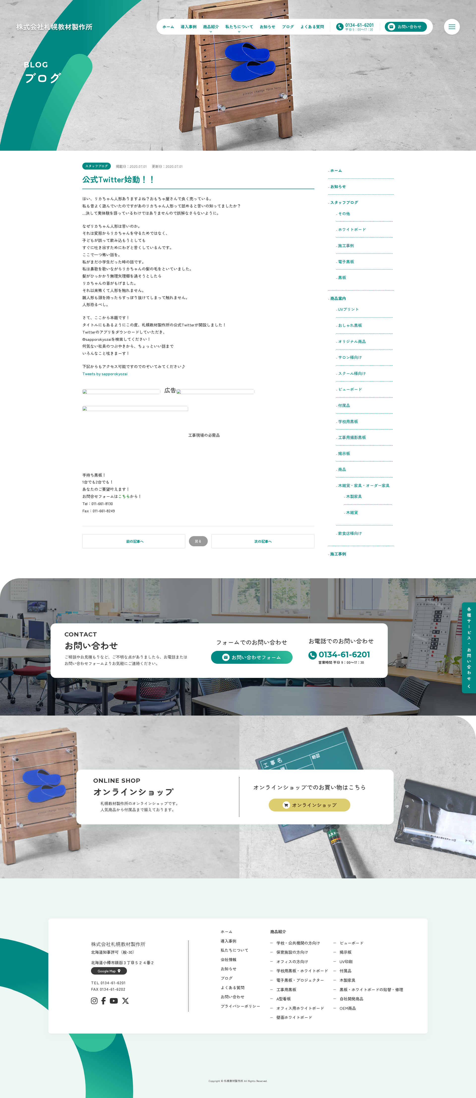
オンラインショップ (314, 805)
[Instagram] (94, 1001)
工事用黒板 (286, 989)
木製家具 (354, 496)
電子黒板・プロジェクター (300, 980)
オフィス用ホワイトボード (300, 1008)
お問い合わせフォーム (256, 657)
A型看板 (283, 999)
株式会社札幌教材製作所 (54, 26)
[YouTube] (114, 1001)
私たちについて (239, 26)
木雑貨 (352, 512)
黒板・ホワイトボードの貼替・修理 (371, 989)
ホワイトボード (352, 229)
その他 (344, 213)
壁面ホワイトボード (294, 1017)
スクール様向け (352, 373)
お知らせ (267, 26)
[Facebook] (103, 1001)
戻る (198, 541)
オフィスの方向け (292, 961)
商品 (342, 469)
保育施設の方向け (292, 952)
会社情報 (229, 959)
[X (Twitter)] (125, 1001)
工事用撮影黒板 (352, 437)
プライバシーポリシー (240, 1006)
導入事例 (189, 26)
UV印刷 (346, 961)
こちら (124, 496)
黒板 (342, 277)
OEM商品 (348, 1008)
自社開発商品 (351, 999)
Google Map (107, 970)
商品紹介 (211, 26)
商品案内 (338, 298)
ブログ (288, 26)
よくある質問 (312, 26)
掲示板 (344, 453)
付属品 (344, 405)
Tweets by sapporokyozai (104, 373)
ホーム (168, 26)
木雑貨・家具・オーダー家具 (364, 485)
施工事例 (346, 245)
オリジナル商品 (352, 341)
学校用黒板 (348, 421)
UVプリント (348, 309)
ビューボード (350, 389)
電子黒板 (346, 261)
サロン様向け (350, 357)
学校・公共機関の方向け (298, 943)
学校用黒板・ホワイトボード (302, 971)
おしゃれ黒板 (350, 325)
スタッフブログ (96, 166)
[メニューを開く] (452, 27)
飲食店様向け (352, 533)
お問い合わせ (232, 997)
